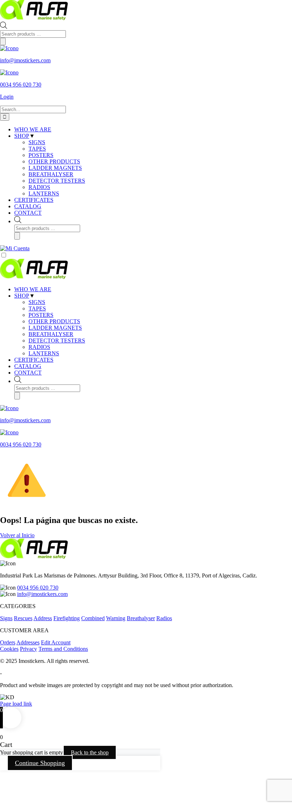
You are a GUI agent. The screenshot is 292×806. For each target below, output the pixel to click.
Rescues (23, 618)
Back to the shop (90, 752)
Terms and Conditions (63, 649)
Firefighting (66, 618)
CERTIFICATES (33, 360)
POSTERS (40, 315)
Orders (7, 642)
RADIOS (39, 347)
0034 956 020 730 (37, 588)
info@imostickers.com (42, 594)
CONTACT (28, 373)
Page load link (16, 704)
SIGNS (36, 302)
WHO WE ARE (32, 289)
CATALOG (27, 366)
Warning (115, 618)
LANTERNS (43, 353)
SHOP (21, 296)
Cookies (9, 649)
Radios (164, 618)
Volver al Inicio (17, 535)
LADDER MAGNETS (55, 328)
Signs (6, 618)
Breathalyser (141, 618)
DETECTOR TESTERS (56, 340)
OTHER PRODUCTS (54, 321)
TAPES (37, 308)
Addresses (28, 642)
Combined (93, 618)
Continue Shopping (40, 762)
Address (42, 618)
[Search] (3, 41)
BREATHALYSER (50, 334)
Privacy (28, 649)
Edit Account (56, 642)
